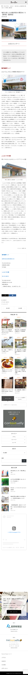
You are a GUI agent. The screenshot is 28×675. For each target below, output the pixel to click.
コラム (14, 436)
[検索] (24, 460)
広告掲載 (4, 664)
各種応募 (4, 661)
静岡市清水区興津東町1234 (8, 258)
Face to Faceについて (7, 654)
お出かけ (4, 300)
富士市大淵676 (5, 276)
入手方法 (4, 657)
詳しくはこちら (14, 611)
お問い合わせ (5, 668)
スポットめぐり (6, 302)
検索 (3, 458)
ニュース (14, 442)
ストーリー (14, 439)
